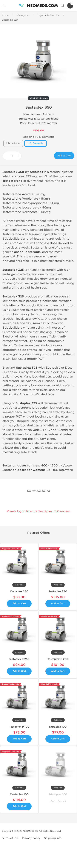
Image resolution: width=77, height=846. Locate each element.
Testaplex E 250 (19, 659)
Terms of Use (10, 838)
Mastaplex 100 (19, 794)
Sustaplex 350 (57, 591)
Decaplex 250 (19, 591)
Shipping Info (52, 838)
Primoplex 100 (57, 794)
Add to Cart (64, 155)
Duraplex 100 (58, 726)
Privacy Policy (31, 838)
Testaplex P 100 (19, 726)
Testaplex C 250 (57, 659)
